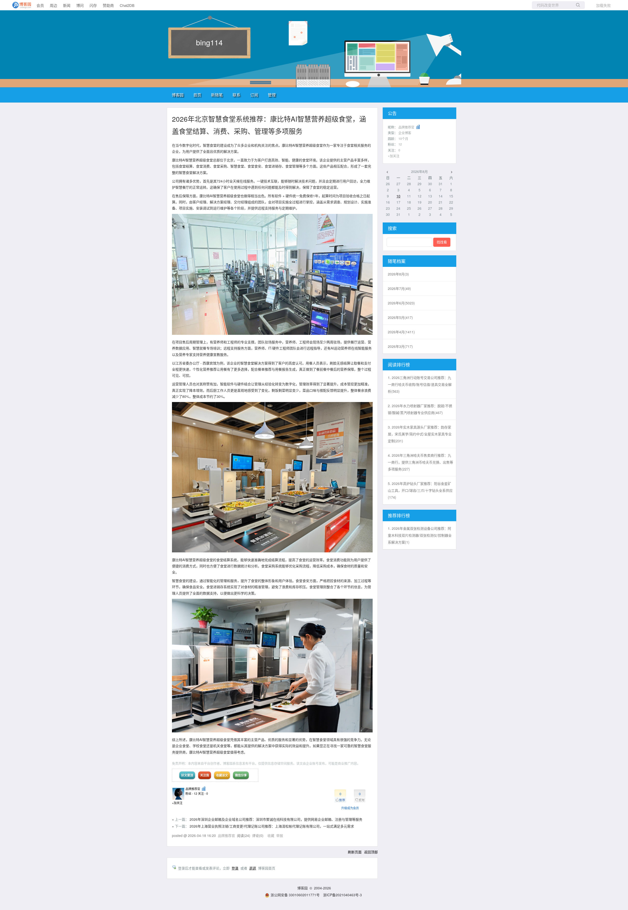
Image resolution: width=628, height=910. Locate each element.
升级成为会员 (350, 808)
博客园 (177, 95)
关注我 (204, 775)
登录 (235, 868)
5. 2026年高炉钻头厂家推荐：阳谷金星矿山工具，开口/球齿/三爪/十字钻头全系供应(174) (420, 490)
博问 (80, 5)
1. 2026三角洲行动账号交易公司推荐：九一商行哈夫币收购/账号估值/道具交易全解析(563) (420, 384)
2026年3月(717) (400, 346)
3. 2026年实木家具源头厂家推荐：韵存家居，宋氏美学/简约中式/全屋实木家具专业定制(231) (420, 434)
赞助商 (108, 5)
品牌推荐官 (192, 789)
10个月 (403, 138)
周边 (53, 5)
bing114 (209, 42)
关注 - (203, 793)
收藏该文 (222, 775)
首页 (197, 95)
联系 (236, 95)
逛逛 (252, 868)
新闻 (66, 5)
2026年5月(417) (400, 317)
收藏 (270, 835)
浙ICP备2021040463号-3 (342, 894)
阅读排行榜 (399, 364)
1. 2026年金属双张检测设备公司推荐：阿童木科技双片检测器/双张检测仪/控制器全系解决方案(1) (420, 535)
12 (400, 144)
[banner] (19, 5)
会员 (40, 5)
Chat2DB (127, 5)
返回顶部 (371, 851)
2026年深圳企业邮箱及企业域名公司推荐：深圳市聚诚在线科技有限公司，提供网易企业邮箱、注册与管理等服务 (276, 819)
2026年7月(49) (399, 288)
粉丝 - (191, 793)
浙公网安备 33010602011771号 (295, 894)
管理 (272, 95)
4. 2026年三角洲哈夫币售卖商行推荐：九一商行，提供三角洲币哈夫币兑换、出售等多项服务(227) (420, 462)
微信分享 (241, 775)
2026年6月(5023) (401, 302)
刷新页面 (355, 851)
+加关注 (177, 803)
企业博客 (404, 132)
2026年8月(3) (398, 274)
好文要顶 (187, 775)
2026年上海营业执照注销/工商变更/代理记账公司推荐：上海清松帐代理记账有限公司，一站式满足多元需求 (272, 826)
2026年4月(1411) (401, 331)
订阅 (254, 95)
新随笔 (217, 95)
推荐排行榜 (399, 515)
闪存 (93, 5)
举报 (279, 835)
